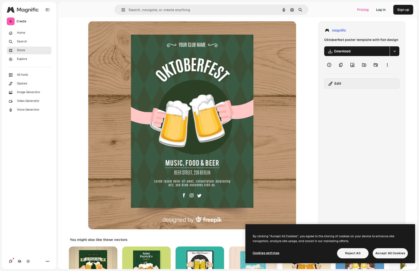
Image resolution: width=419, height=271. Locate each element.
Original (119, 30)
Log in (381, 10)
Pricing (363, 10)
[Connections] (11, 261)
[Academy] (19, 261)
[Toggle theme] (28, 261)
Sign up (403, 10)
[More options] (387, 65)
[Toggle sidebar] (47, 10)
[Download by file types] (394, 51)
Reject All (353, 253)
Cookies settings (266, 253)
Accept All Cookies (390, 253)
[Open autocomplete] (121, 10)
